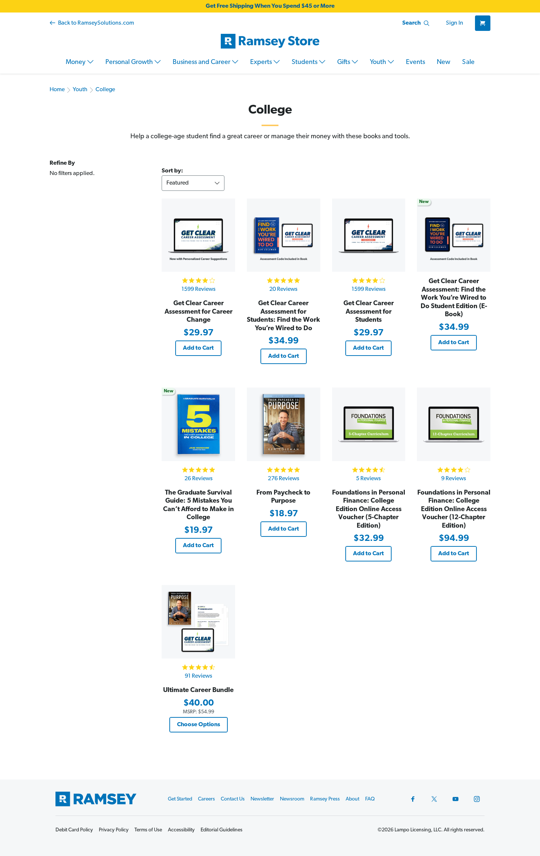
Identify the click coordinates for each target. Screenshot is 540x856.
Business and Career (202, 62)
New (443, 62)
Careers (206, 799)
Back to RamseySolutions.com (95, 23)
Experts (261, 62)
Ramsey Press (325, 799)
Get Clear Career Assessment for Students (368, 312)
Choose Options (198, 725)
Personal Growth (129, 62)
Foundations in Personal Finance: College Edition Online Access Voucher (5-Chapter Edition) (368, 509)
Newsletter (262, 799)
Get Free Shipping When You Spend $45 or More (270, 6)
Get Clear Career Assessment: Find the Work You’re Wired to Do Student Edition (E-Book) (454, 298)
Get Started (180, 799)
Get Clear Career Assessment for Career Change (199, 312)
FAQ (370, 799)
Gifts (344, 62)
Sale (468, 62)
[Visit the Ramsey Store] (270, 41)
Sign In (454, 23)
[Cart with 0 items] (482, 23)
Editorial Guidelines (221, 830)
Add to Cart (198, 348)
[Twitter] (434, 799)
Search (411, 23)
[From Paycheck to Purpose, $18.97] (283, 424)
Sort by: (172, 171)
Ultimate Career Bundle (198, 690)
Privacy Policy (114, 830)
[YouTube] (455, 799)
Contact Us (233, 799)
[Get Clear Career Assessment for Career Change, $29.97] (198, 235)
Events (415, 62)
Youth (379, 62)
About (352, 799)
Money (76, 62)
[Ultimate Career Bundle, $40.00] (198, 622)
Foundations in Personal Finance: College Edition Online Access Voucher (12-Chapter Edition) (453, 509)
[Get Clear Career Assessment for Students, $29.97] (369, 235)
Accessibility (181, 830)
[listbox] (193, 183)
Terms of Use (148, 830)
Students (305, 62)
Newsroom (292, 799)
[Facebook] (413, 799)
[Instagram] (477, 799)
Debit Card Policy (74, 830)
